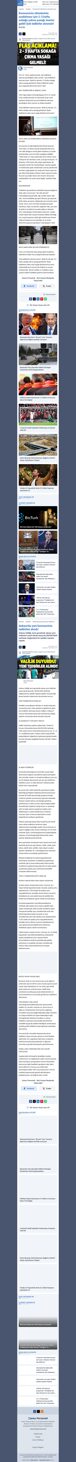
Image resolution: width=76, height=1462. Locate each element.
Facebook (30, 286)
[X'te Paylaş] (23, 33)
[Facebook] (34, 1411)
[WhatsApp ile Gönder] (45, 298)
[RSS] (42, 1411)
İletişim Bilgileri (38, 1447)
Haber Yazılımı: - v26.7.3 (38, 1460)
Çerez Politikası (38, 1440)
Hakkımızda (38, 1434)
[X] (38, 1411)
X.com (48, 286)
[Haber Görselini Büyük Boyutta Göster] (38, 53)
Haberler (21, 9)
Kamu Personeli (28, 68)
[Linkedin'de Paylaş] (38, 298)
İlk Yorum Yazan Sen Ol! (39, 305)
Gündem (28, 9)
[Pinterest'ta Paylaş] (41, 298)
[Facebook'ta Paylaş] (20, 33)
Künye (38, 1437)
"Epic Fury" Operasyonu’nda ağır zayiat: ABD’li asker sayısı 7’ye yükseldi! (40, 3)
